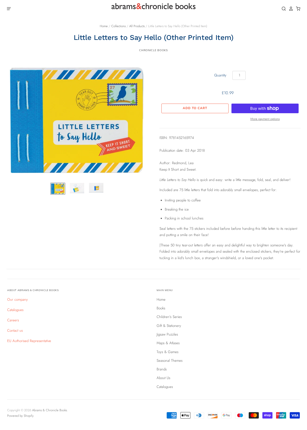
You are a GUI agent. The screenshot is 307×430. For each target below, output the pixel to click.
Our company (17, 299)
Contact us (15, 330)
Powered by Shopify (20, 415)
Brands (162, 369)
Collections (118, 26)
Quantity (220, 75)
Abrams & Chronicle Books (49, 410)
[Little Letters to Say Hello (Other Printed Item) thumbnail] (58, 188)
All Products (137, 26)
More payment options (265, 119)
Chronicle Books (153, 50)
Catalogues (15, 309)
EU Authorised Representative (29, 340)
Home (104, 26)
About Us (163, 377)
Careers (13, 320)
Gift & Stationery (169, 325)
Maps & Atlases (168, 343)
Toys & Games (167, 352)
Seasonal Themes (170, 360)
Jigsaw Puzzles (167, 334)
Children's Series (169, 316)
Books (161, 308)
